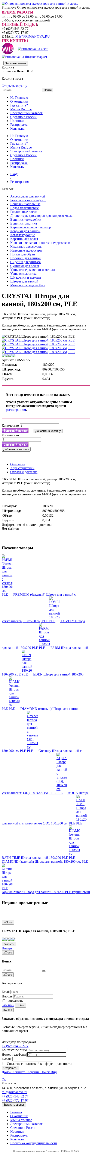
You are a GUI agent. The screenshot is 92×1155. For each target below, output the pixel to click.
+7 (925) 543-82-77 (15, 1046)
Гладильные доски (23, 212)
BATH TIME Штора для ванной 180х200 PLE (35, 857)
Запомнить (14, 1001)
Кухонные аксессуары (26, 246)
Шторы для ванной (24, 281)
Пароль (7, 996)
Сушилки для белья (24, 266)
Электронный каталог (26, 113)
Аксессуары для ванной (27, 196)
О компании (19, 101)
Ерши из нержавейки (25, 219)
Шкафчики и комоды (25, 277)
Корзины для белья (24, 239)
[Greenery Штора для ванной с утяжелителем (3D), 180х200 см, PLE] (33, 751)
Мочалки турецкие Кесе (27, 285)
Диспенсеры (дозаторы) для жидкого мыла (41, 215)
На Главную (19, 97)
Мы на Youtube (21, 1120)
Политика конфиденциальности (33, 1143)
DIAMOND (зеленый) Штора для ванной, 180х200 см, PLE (45, 861)
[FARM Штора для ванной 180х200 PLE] (44, 648)
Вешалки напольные (25, 204)
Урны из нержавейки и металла (33, 270)
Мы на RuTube (21, 109)
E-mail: (7, 1059)
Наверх (7, 948)
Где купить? (19, 105)
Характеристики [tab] (22, 468)
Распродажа (19, 124)
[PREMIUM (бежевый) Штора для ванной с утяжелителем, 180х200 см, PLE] (7, 594)
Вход (14, 174)
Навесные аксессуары (26, 250)
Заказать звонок (15, 63)
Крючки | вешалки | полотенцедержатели (40, 242)
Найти (48, 90)
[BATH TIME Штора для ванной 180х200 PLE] (81, 823)
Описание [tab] (17, 464)
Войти (20, 1005)
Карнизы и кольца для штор (30, 227)
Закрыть (8, 944)
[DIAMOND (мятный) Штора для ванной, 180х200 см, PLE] (14, 708)
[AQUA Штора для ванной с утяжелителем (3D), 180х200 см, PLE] (62, 793)
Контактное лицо (14, 1050)
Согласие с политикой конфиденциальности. (39, 1063)
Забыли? (8, 1005)
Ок (4, 1079)
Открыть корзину (14, 86)
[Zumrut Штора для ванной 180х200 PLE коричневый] (7, 892)
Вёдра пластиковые (24, 208)
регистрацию (16, 409)
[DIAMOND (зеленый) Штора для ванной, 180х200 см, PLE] (74, 857)
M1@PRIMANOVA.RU (32, 36)
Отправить (10, 1068)
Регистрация (19, 182)
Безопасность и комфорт (28, 200)
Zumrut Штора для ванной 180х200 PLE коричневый (51, 892)
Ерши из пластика (23, 223)
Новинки (17, 121)
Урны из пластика (23, 273)
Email (6, 992)
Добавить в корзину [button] (48, 431)
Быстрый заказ (15, 431)
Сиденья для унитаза (25, 262)
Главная (16, 1112)
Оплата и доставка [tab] (23, 472)
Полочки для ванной (25, 258)
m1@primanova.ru (14, 1092)
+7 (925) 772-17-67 (15, 1100)
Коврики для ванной (25, 231)
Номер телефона (14, 1054)
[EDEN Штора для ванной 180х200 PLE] (27, 674)
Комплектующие (22, 235)
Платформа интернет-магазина (29, 1151)
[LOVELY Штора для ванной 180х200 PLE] (55, 621)
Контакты (17, 128)
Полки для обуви (22, 254)
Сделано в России (23, 117)
